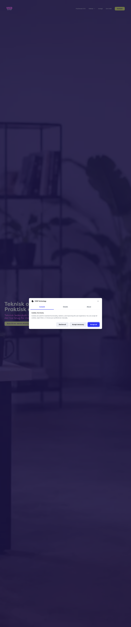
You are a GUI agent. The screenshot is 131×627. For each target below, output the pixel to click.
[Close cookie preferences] (98, 301)
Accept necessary (78, 324)
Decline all (62, 324)
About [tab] (89, 307)
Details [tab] (65, 307)
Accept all (93, 324)
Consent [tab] (42, 307)
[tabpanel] (65, 319)
